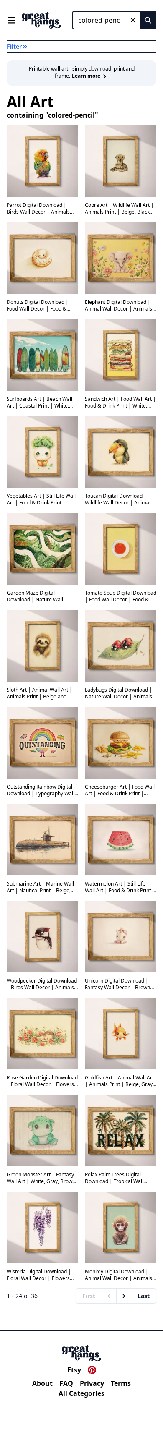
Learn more (86, 75)
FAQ (66, 1383)
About (42, 1383)
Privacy (92, 1383)
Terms (121, 1383)
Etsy (74, 1370)
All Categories (81, 1393)
